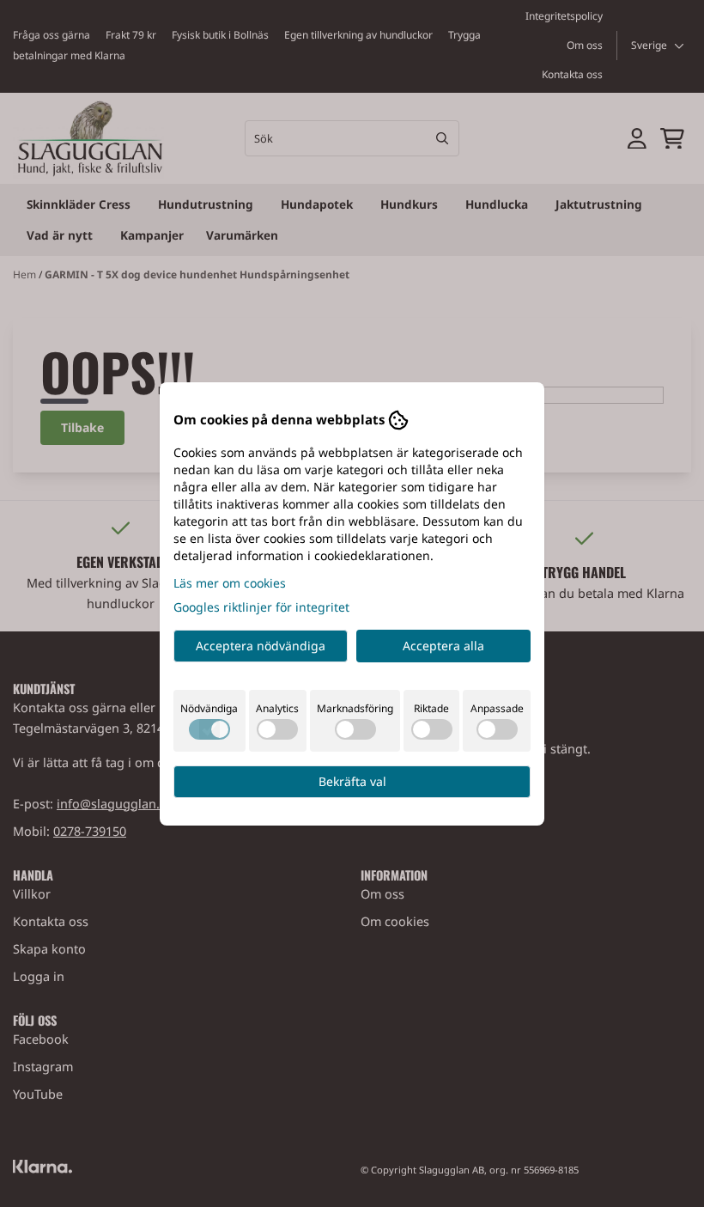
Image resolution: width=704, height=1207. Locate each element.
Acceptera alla (443, 645)
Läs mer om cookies (229, 583)
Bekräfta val (352, 781)
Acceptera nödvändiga (260, 645)
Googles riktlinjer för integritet (261, 607)
